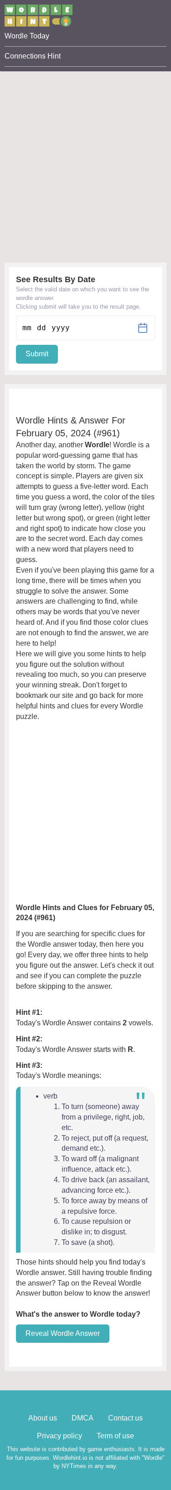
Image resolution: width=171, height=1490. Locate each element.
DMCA (82, 1418)
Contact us (125, 1418)
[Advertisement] (85, 157)
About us (42, 1418)
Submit (37, 354)
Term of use (115, 1436)
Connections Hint (33, 56)
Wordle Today (27, 36)
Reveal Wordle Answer (63, 1333)
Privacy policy (59, 1436)
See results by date (55, 279)
